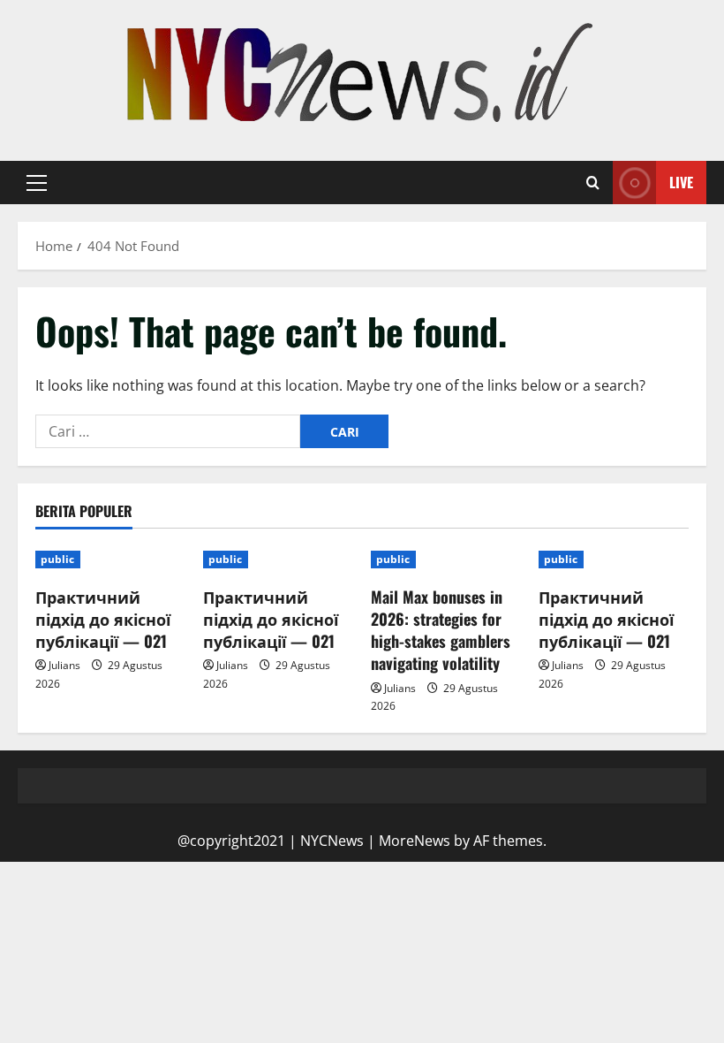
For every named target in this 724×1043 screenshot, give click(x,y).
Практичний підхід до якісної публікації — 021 (102, 618)
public (58, 559)
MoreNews (414, 840)
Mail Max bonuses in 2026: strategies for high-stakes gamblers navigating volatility (440, 630)
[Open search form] (593, 183)
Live (681, 182)
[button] (37, 183)
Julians (64, 665)
